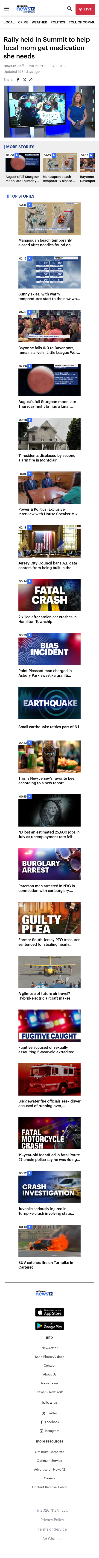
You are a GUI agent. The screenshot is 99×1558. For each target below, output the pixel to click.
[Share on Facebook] (18, 80)
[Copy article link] (31, 80)
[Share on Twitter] (24, 80)
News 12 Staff (14, 66)
